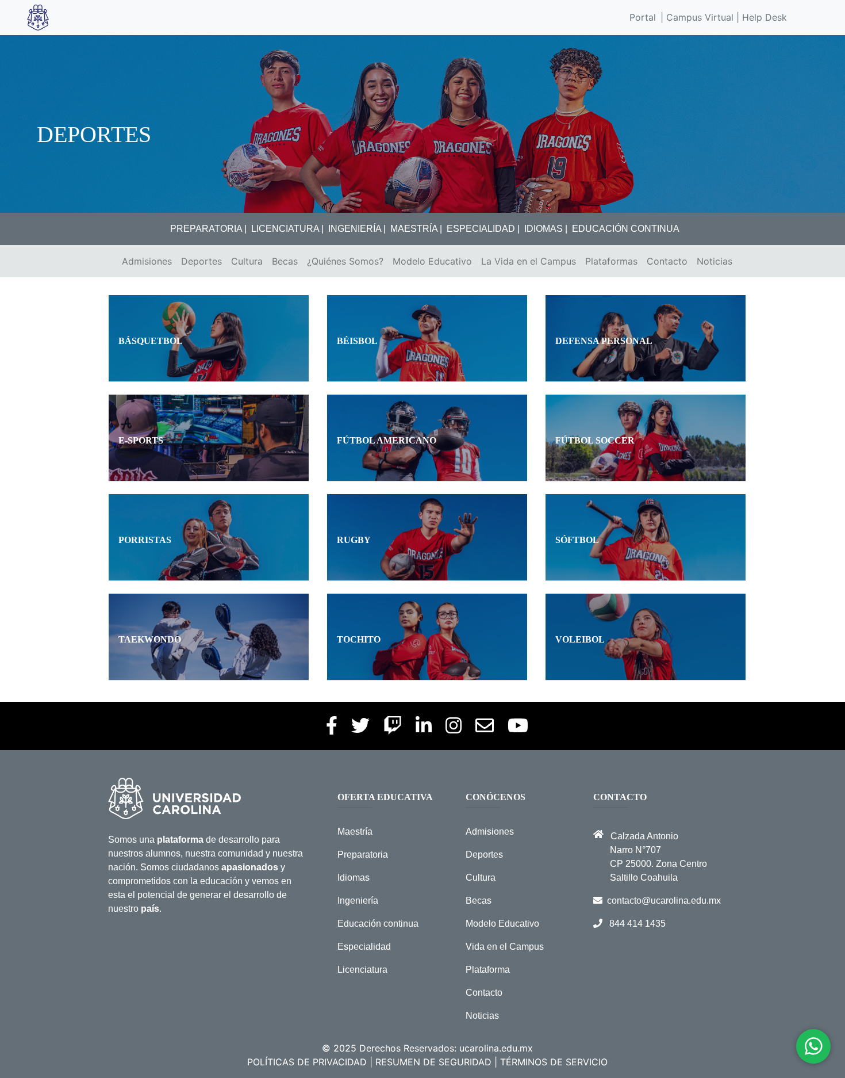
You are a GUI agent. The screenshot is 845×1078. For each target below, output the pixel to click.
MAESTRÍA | (416, 229)
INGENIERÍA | (357, 229)
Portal (642, 17)
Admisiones (147, 261)
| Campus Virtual (696, 17)
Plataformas (611, 261)
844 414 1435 (637, 923)
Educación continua (377, 923)
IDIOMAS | (545, 229)
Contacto (667, 261)
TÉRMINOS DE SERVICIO (554, 1062)
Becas (285, 261)
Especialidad (364, 946)
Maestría (354, 831)
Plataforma (488, 969)
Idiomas (353, 877)
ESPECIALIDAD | (483, 229)
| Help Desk (760, 17)
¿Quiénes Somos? (345, 261)
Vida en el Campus (505, 946)
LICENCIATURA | (287, 229)
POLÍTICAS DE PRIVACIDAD (307, 1062)
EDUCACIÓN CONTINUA (625, 229)
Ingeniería (357, 900)
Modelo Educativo (432, 261)
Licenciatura (362, 969)
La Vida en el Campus (528, 261)
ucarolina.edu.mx (496, 1048)
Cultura (247, 261)
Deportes (201, 261)
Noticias (714, 261)
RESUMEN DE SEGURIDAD (433, 1062)
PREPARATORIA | (208, 229)
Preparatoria (362, 854)
